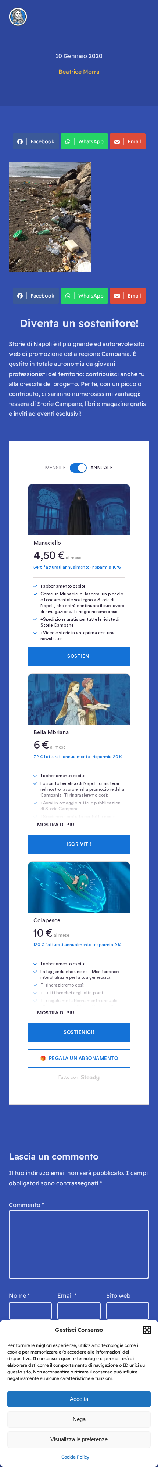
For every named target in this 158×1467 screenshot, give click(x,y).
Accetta (79, 1399)
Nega (79, 1419)
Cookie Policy (75, 1457)
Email (134, 141)
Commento (26, 1204)
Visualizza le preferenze (79, 1439)
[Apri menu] (144, 16)
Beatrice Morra (79, 71)
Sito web (118, 1295)
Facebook (42, 141)
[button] (147, 1330)
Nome (19, 1295)
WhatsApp (91, 141)
